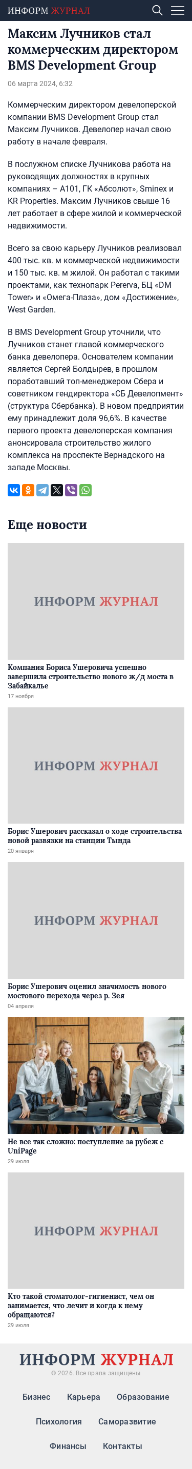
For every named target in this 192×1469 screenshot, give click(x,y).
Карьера (84, 1397)
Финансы (68, 1446)
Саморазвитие (127, 1421)
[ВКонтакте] (14, 490)
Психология (59, 1421)
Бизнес (36, 1397)
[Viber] (71, 490)
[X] (57, 490)
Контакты (122, 1446)
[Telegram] (42, 490)
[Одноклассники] (28, 490)
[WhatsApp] (85, 490)
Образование (143, 1397)
